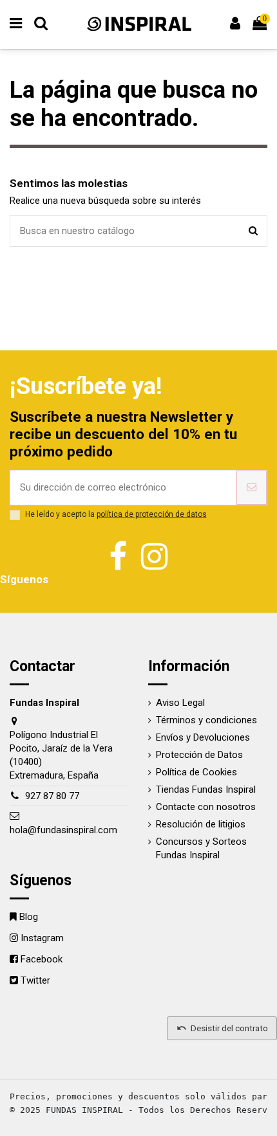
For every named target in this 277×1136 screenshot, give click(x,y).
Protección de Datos (199, 755)
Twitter (35, 980)
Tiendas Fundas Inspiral (206, 789)
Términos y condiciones (206, 720)
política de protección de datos (152, 514)
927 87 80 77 (52, 796)
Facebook (41, 959)
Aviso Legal (180, 702)
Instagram (42, 938)
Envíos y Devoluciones (203, 737)
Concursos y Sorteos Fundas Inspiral (201, 848)
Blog (28, 917)
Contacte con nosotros (206, 807)
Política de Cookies (196, 772)
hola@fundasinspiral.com (63, 830)
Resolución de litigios (200, 824)
